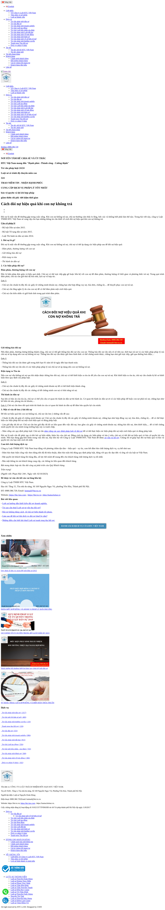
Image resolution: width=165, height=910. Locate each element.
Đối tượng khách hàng (19, 61)
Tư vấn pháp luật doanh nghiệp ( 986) (16, 735)
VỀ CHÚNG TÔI (13, 855)
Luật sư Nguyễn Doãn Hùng (22, 879)
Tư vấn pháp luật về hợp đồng (22, 35)
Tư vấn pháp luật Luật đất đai (22, 32)
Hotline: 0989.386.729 (9, 147)
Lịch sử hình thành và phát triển (23, 861)
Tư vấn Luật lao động (19, 28)
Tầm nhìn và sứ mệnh (19, 15)
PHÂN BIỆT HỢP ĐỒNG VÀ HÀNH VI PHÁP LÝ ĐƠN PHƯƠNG (26, 609)
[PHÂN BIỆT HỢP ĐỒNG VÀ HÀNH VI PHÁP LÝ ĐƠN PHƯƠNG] (25, 607)
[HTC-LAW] (7, 781)
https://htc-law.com (17, 495)
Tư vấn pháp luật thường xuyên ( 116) (16, 722)
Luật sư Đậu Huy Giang (20, 890)
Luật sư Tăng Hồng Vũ (20, 903)
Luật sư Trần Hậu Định (20, 885)
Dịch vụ (9, 19)
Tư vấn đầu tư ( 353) (9, 731)
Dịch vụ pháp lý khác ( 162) (12, 763)
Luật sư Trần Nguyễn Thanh (21, 888)
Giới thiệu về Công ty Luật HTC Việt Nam (27, 857)
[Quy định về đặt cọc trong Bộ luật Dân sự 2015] (25, 568)
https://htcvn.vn (34, 495)
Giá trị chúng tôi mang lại (20, 63)
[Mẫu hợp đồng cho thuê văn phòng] (6, 82)
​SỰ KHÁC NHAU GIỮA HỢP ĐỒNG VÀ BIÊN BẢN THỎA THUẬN (27, 703)
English (11, 6)
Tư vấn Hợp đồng (17, 822)
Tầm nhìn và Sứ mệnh (19, 859)
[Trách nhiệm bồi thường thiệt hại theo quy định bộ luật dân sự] (25, 666)
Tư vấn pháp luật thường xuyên (23, 41)
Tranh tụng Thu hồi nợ (19, 43)
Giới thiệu (9, 11)
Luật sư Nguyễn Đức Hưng (21, 898)
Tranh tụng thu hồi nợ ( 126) (12, 726)
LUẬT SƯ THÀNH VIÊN (16, 877)
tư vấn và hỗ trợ (111, 437)
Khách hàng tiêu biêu (19, 850)
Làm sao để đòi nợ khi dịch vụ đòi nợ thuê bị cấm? (24, 516)
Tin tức (8, 48)
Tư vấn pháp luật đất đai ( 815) (13, 740)
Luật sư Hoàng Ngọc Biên (21, 881)
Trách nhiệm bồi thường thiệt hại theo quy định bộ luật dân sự (24, 668)
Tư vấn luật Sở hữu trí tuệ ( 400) (13, 717)
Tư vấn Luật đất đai (18, 827)
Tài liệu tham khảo (13, 54)
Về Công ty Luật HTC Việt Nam (23, 13)
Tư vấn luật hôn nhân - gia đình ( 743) (16, 749)
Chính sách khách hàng (20, 58)
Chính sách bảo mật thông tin (22, 842)
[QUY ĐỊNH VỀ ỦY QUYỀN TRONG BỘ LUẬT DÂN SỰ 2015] (17, 631)
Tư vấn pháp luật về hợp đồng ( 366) (15, 758)
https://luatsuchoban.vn (51, 495)
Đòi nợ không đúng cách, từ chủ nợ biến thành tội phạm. (27, 512)
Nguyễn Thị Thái (17, 896)
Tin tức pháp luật (17, 52)
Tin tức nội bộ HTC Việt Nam (22, 50)
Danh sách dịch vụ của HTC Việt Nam (82, 526)
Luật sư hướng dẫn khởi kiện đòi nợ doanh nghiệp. (24, 503)
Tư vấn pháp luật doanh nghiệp (23, 26)
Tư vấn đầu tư (16, 24)
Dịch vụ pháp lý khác (19, 45)
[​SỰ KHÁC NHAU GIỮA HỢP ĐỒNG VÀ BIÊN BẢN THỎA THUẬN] (25, 700)
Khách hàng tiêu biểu (19, 65)
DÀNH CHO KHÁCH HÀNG (18, 840)
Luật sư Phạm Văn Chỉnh (20, 883)
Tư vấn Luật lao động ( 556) (12, 744)
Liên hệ (9, 67)
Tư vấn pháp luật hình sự (20, 37)
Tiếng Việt (7, 2)
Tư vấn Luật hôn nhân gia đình (22, 30)
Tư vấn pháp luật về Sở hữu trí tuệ (28, 816)
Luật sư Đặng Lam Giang (20, 901)
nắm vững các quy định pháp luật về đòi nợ (63, 431)
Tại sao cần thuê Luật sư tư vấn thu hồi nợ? (21, 507)
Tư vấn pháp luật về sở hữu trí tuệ (23, 39)
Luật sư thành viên (18, 17)
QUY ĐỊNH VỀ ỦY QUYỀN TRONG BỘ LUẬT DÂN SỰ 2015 (25, 633)
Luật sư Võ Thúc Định (19, 892)
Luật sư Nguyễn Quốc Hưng (22, 894)
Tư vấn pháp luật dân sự (20, 21)
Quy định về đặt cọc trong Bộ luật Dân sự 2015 (19, 571)
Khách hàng (10, 56)
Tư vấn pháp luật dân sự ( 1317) (13, 713)
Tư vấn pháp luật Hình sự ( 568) (13, 753)
